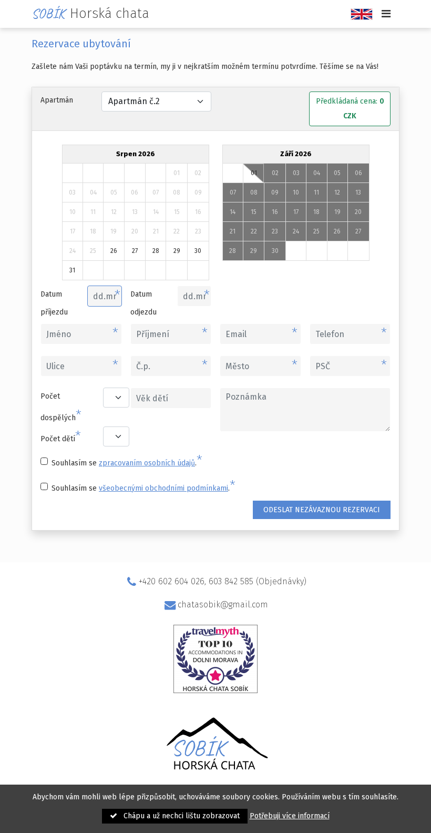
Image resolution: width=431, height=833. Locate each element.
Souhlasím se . (127, 461)
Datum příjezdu (54, 303)
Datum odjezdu (143, 303)
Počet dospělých (60, 408)
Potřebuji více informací (290, 815)
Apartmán (56, 100)
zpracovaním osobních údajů (147, 463)
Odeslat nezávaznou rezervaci (321, 509)
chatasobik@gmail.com (223, 604)
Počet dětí (60, 437)
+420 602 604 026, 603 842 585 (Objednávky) (222, 581)
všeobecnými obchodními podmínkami (163, 488)
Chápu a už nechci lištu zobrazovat (180, 815)
